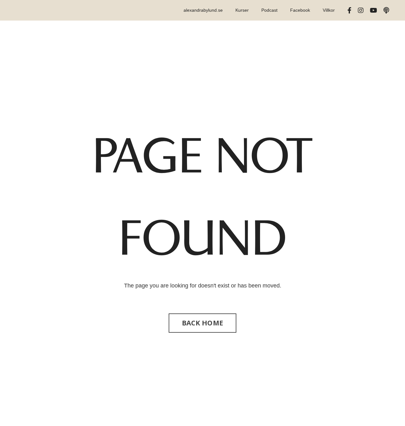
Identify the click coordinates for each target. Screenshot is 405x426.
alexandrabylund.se (203, 10)
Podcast (269, 10)
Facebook (300, 10)
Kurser (242, 10)
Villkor (329, 10)
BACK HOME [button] (202, 322)
